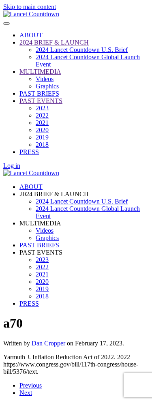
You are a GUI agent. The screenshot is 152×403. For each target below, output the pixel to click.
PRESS (29, 151)
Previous (30, 385)
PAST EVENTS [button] (40, 252)
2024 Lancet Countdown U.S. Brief (82, 49)
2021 (42, 122)
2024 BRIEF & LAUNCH (54, 42)
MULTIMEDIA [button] (40, 223)
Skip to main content (29, 6)
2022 (42, 115)
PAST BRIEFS (39, 93)
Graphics (47, 86)
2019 (42, 137)
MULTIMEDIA (40, 71)
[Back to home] (31, 14)
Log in (11, 165)
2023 (42, 108)
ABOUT (31, 35)
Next (25, 392)
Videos (45, 78)
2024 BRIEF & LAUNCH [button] (54, 194)
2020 (42, 129)
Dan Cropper (48, 343)
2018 (42, 144)
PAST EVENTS (40, 100)
